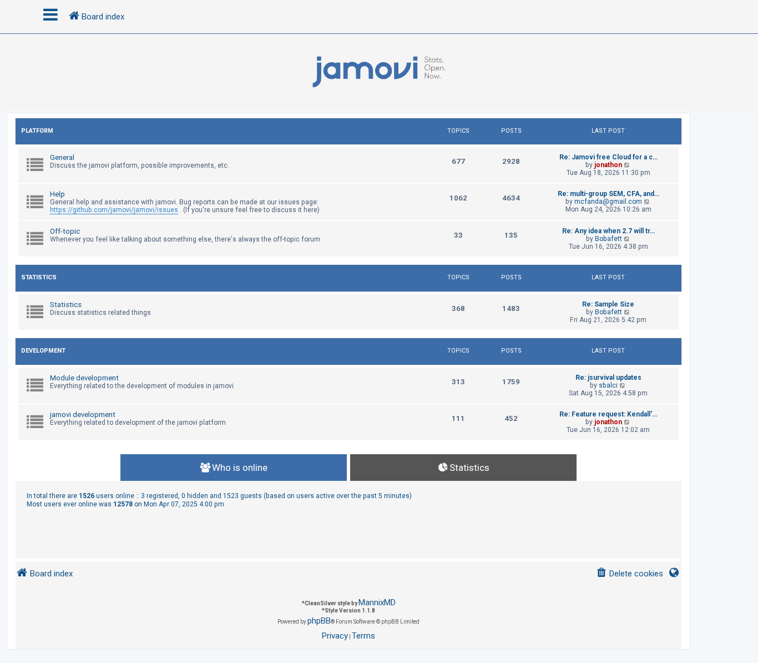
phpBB (319, 621)
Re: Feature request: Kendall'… (608, 414)
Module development (84, 378)
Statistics (39, 277)
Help (57, 194)
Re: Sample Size (608, 304)
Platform (37, 130)
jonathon (608, 165)
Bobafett (608, 239)
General (62, 157)
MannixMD (377, 602)
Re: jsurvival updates (608, 377)
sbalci (608, 385)
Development (43, 350)
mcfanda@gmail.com (608, 201)
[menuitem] (629, 574)
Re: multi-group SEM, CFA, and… (608, 194)
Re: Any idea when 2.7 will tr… (608, 231)
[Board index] (379, 72)
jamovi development (82, 414)
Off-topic (65, 231)
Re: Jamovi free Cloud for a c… (608, 157)
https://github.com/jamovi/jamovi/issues (114, 210)
